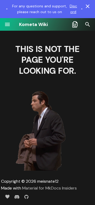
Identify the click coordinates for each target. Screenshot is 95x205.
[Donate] (7, 196)
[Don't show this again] (87, 6)
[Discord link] (7, 9)
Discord (73, 9)
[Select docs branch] (75, 24)
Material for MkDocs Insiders (49, 188)
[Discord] (17, 196)
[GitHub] (26, 196)
